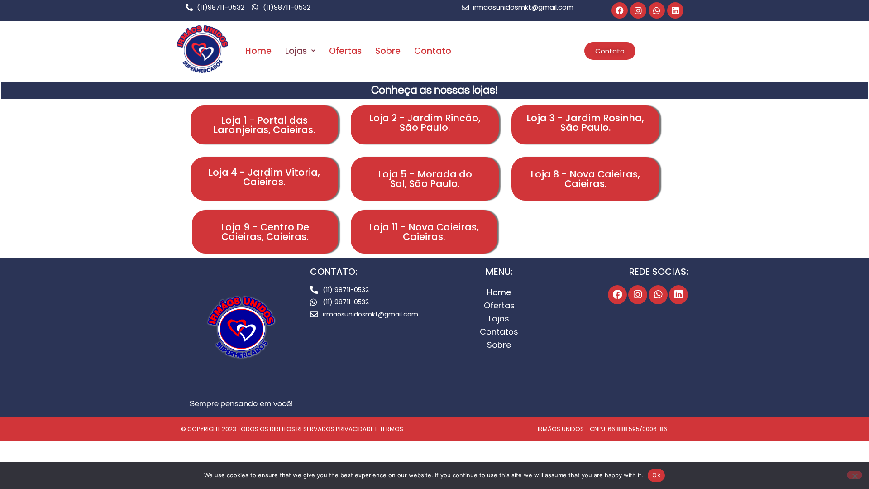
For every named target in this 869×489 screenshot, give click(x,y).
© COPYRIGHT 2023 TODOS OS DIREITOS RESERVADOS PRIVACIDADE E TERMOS (292, 429)
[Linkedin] (675, 10)
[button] (300, 51)
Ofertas (345, 51)
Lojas (296, 51)
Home (258, 51)
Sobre (388, 51)
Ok (656, 475)
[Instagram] (638, 10)
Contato (432, 51)
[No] (854, 475)
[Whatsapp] (657, 10)
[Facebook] (619, 10)
